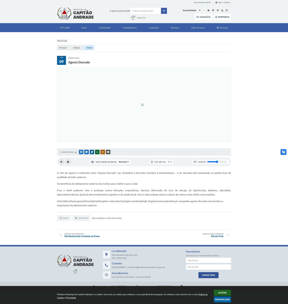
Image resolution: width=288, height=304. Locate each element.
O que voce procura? (120, 11)
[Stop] (68, 162)
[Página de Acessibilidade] (227, 10)
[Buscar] (164, 11)
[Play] (61, 162)
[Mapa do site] (222, 10)
